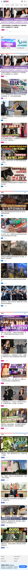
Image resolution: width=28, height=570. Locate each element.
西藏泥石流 (8, 5)
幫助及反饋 (16, 558)
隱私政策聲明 (3, 561)
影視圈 (3, 29)
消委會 (21, 5)
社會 (2, 120)
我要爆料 (15, 561)
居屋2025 (17, 5)
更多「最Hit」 (23, 54)
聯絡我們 (2, 556)
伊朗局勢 (12, 5)
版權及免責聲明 (17, 556)
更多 (25, 192)
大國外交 (2, 502)
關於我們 (2, 558)
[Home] (6, 1)
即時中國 (2, 457)
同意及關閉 (22, 566)
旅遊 (2, 98)
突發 (2, 186)
